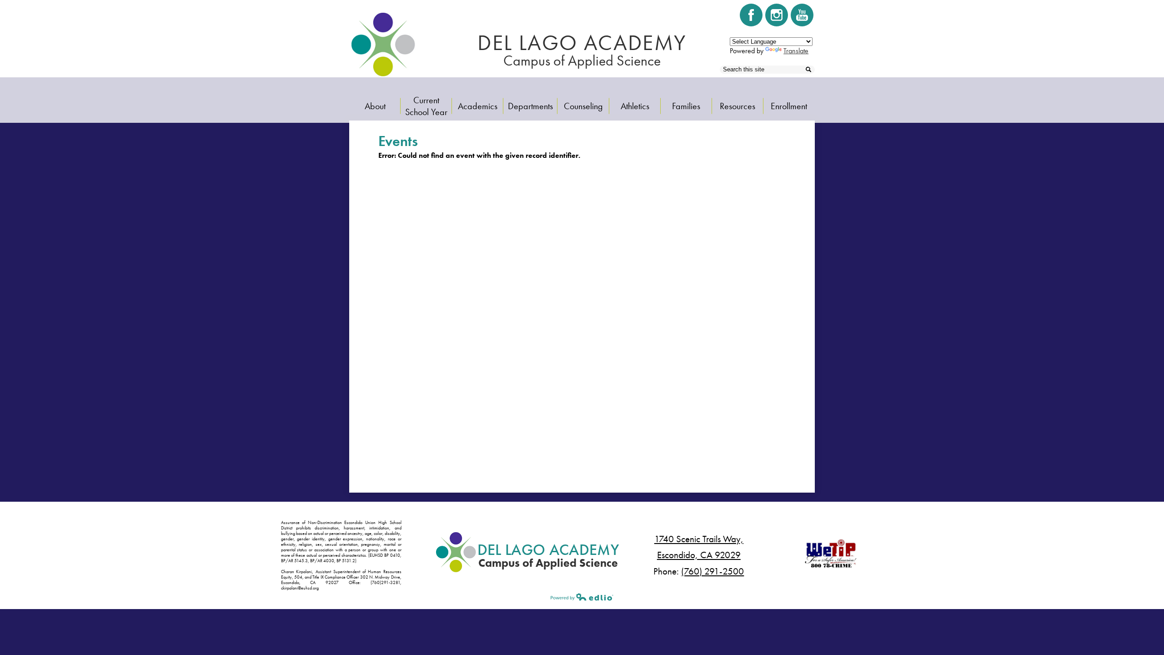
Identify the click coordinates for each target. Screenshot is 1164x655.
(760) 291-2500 (712, 571)
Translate (795, 50)
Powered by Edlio (582, 596)
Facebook (751, 15)
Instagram (776, 15)
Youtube (802, 15)
